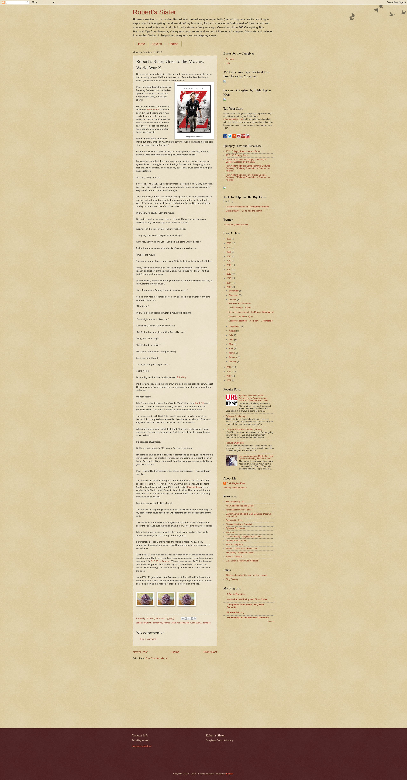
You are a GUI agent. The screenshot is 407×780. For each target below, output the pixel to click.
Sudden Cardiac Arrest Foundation (241, 548)
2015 (229, 278)
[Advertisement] (236, 675)
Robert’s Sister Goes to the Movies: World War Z (251, 312)
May (231, 344)
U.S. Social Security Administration (242, 561)
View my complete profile (235, 487)
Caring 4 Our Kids (234, 520)
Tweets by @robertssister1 (235, 224)
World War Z (153, 109)
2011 (229, 371)
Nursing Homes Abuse (236, 540)
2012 (229, 367)
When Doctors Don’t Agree (240, 316)
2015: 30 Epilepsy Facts (237, 155)
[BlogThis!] (185, 618)
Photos (173, 44)
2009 (229, 380)
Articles (157, 44)
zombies (207, 623)
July (231, 335)
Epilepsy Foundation (235, 528)
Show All (271, 622)
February (233, 357)
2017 (229, 269)
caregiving (157, 623)
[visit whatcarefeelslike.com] (224, 188)
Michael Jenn (194, 487)
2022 (229, 247)
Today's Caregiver (234, 556)
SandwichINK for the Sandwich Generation (248, 617)
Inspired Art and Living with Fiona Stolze (247, 599)
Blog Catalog (232, 579)
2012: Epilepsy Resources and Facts (243, 151)
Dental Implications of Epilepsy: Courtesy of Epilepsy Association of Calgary (246, 160)
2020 (229, 256)
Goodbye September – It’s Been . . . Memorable (250, 321)
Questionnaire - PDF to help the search (244, 211)
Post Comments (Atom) (156, 658)
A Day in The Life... (236, 594)
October (233, 299)
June (231, 340)
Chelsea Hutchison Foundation (240, 524)
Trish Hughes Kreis (236, 483)
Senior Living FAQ (234, 544)
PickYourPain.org (235, 612)
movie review (183, 623)
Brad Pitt (199, 403)
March (232, 353)
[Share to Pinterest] (194, 618)
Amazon (230, 59)
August (232, 331)
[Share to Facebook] (191, 618)
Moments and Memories (239, 303)
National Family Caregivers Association (244, 536)
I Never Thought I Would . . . (241, 307)
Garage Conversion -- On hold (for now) (244, 429)
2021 (229, 252)
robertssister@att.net (233, 119)
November (234, 295)
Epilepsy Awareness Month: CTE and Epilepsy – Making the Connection (256, 457)
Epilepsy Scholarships (236, 416)
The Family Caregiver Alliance (239, 552)
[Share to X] (188, 618)
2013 (229, 287)
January (233, 361)
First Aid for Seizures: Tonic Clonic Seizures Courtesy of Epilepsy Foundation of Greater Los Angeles (248, 177)
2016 (229, 274)
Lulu (228, 63)
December (234, 291)
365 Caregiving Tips (235, 501)
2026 (229, 239)
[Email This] (182, 618)
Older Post (210, 652)
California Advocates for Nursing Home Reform (247, 206)
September (234, 326)
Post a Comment (148, 639)
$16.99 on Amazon (160, 561)
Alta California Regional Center (240, 506)
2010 (229, 376)
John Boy (181, 377)
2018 (229, 265)
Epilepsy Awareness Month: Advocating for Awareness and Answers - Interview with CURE (253, 398)
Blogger (229, 774)
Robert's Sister (154, 12)
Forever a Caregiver (235, 443)
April (231, 348)
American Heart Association (239, 510)
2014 (229, 283)
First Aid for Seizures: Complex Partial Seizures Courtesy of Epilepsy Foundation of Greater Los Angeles (248, 168)
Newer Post (140, 652)
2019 (229, 261)
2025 (229, 243)
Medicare (230, 532)
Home (141, 44)
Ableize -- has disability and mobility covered (246, 575)
